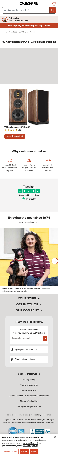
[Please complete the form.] (45, 338)
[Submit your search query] (52, 10)
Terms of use (23, 415)
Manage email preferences (29, 407)
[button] (55, 261)
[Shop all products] (4, 4)
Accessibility (36, 415)
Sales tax (10, 415)
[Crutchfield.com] (29, 4)
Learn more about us (27, 222)
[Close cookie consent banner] (55, 437)
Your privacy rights (29, 385)
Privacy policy (29, 380)
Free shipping (29, 25)
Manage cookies (29, 390)
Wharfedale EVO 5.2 (17, 32)
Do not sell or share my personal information (29, 396)
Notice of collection (29, 401)
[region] (29, 261)
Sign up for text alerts (24, 350)
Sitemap (48, 415)
